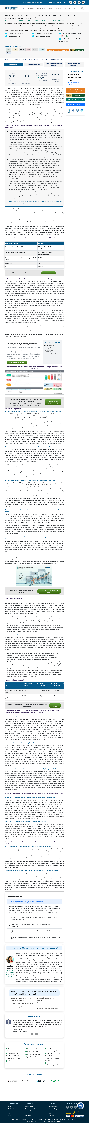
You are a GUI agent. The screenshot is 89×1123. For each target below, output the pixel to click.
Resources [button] (58, 8)
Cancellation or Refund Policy (33, 1111)
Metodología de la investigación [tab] (74, 64)
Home (24, 8)
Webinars (51, 1111)
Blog (50, 1113)
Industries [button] (31, 8)
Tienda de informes (15, 59)
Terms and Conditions (31, 1109)
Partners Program (54, 1109)
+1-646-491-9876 (51, 2)
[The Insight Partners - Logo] (11, 8)
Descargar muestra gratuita (57, 50)
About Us (10, 1106)
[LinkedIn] (79, 2)
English (8, 49)
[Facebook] (70, 2)
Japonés (35, 49)
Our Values (28, 1115)
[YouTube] (83, 2)
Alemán (15, 49)
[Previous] (29, 1034)
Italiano (28, 49)
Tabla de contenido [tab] (34, 64)
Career (10, 1111)
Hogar (6, 59)
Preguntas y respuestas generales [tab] (54, 64)
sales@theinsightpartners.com (34, 2)
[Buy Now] (77, 50)
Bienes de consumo (27, 59)
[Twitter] (74, 2)
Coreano (42, 49)
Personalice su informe (75, 100)
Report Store (41, 8)
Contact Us (76, 8)
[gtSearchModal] (82, 9)
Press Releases (53, 1106)
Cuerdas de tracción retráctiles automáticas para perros (48, 59)
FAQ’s (26, 1113)
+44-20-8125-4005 (62, 2)
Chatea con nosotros (76, 104)
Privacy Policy (29, 1106)
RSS (9, 1113)
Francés (22, 49)
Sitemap (51, 1115)
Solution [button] (49, 8)
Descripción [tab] (13, 64)
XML (9, 1115)
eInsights (67, 8)
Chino (8, 53)
